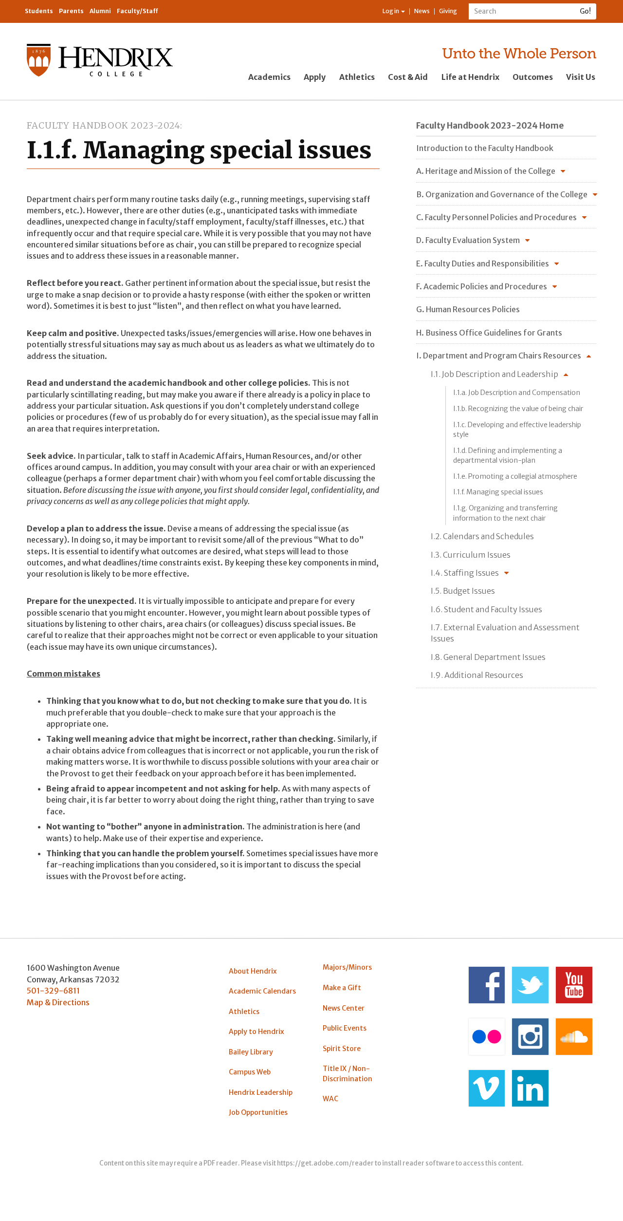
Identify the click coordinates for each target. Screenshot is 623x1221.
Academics (269, 77)
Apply (315, 77)
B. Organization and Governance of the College (501, 194)
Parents (71, 11)
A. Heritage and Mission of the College (485, 171)
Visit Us (580, 77)
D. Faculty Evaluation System (468, 240)
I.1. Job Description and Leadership (494, 374)
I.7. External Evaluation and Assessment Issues (505, 632)
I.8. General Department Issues (488, 657)
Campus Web (250, 1072)
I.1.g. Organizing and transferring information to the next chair (505, 513)
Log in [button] (391, 11)
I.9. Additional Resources (477, 675)
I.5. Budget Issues (463, 591)
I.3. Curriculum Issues (471, 555)
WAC (330, 1098)
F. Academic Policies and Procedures (481, 286)
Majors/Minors (347, 967)
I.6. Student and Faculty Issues (486, 609)
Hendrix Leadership (261, 1092)
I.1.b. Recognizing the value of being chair (518, 408)
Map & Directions (58, 1002)
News (422, 11)
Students (39, 11)
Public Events (344, 1028)
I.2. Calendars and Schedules (482, 536)
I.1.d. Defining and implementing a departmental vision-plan (507, 455)
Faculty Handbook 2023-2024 (103, 125)
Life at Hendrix (470, 77)
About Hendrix (253, 971)
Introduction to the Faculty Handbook (484, 148)
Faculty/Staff (137, 11)
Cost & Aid (408, 77)
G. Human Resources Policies (468, 309)
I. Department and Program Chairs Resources (498, 355)
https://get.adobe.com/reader (325, 1163)
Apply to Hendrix (256, 1031)
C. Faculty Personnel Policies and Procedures (496, 217)
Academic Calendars (262, 991)
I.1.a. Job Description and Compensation (516, 392)
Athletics (357, 77)
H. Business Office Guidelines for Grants (489, 333)
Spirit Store (342, 1048)
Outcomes (533, 77)
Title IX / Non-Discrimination (347, 1073)
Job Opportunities (258, 1112)
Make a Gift (342, 987)
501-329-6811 (53, 991)
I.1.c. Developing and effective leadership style (517, 429)
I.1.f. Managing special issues (498, 492)
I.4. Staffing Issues (465, 573)
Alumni (100, 11)
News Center (344, 1008)
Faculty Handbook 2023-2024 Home (490, 125)
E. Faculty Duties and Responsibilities (482, 263)
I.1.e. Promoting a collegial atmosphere (515, 476)
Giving (448, 11)
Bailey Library (251, 1052)
